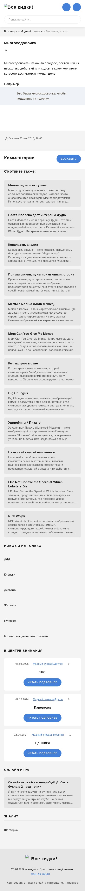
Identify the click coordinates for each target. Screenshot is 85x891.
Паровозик (42, 707)
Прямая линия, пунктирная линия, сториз (41, 274)
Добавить (69, 158)
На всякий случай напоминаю (31, 452)
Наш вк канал (40, 873)
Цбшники (42, 743)
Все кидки (10, 31)
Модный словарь (32, 31)
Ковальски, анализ (23, 244)
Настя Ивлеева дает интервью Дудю (37, 215)
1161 (42, 672)
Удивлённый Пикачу (24, 422)
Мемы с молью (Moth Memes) (31, 304)
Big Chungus (18, 393)
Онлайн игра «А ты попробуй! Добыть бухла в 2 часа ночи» (38, 784)
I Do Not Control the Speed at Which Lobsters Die (35, 484)
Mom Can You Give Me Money (30, 333)
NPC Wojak (16, 516)
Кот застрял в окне (23, 363)
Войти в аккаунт (66, 7)
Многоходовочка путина (27, 185)
